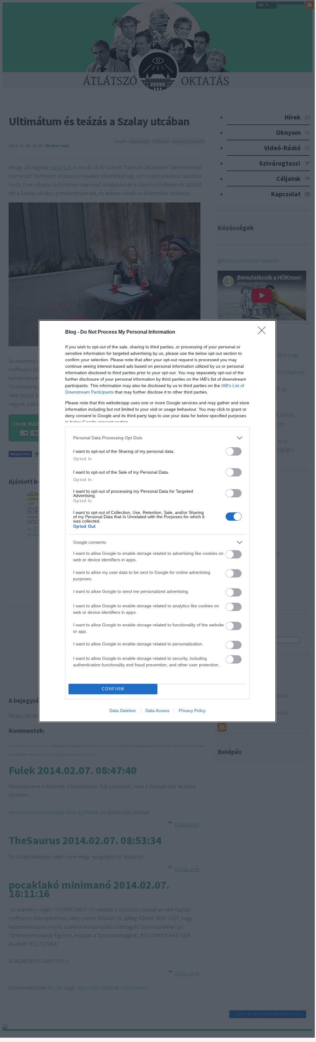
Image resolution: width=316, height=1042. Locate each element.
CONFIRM (113, 689)
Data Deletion (122, 710)
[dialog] (157, 521)
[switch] (234, 451)
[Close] (264, 332)
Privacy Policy (192, 710)
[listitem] (157, 438)
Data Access (157, 710)
